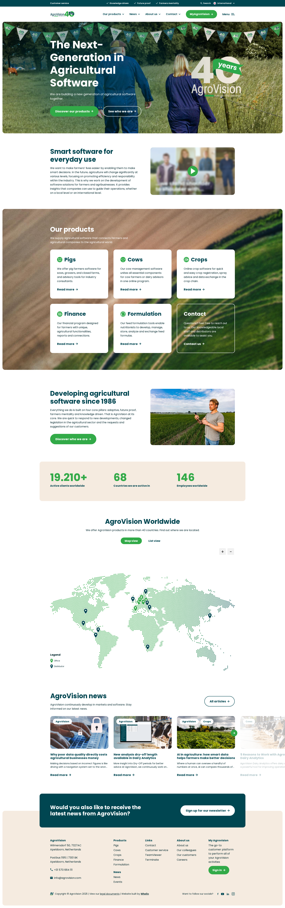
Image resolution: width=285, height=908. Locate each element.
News (133, 14)
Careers (182, 860)
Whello (145, 893)
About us (151, 14)
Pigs (116, 845)
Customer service (59, 3)
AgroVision (62, 721)
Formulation (121, 864)
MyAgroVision (200, 14)
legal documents (110, 893)
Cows (249, 721)
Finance (118, 860)
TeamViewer (153, 855)
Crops (207, 721)
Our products (112, 14)
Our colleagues (186, 850)
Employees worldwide (192, 486)
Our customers (186, 855)
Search (207, 3)
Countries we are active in (131, 486)
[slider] (177, 190)
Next (234, 733)
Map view (131, 541)
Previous (51, 733)
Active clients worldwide (67, 486)
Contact (171, 14)
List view (154, 541)
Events (117, 882)
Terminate (152, 860)
